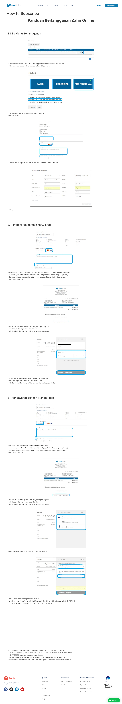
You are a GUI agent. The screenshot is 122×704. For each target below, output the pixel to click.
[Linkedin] (17, 689)
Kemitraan (64, 685)
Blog (71, 5)
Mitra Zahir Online (66, 681)
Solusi (56, 5)
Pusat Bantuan (85, 681)
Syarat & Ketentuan (86, 685)
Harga (65, 5)
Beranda (40, 5)
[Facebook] (6, 689)
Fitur (47, 5)
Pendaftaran (46, 695)
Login (44, 692)
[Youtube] (22, 689)
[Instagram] (11, 689)
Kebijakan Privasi (85, 688)
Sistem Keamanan (86, 692)
